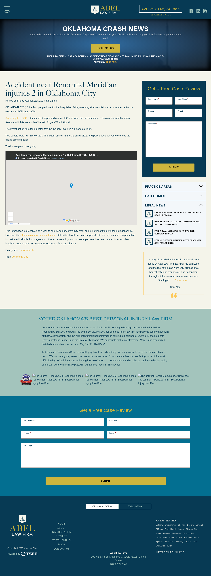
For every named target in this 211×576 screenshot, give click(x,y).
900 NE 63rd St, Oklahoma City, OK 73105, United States (118, 558)
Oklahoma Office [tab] (102, 506)
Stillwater (169, 542)
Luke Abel (111, 62)
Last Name (183, 99)
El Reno (159, 529)
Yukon (169, 546)
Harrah (173, 529)
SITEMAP (179, 552)
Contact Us (61, 548)
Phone (151, 111)
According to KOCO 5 (17, 118)
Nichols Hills (188, 533)
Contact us (105, 48)
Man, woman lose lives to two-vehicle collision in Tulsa (174, 232)
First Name (153, 99)
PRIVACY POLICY (164, 552)
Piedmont (188, 537)
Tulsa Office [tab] (135, 506)
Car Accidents (26, 250)
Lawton (181, 529)
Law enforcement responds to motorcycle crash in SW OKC (177, 213)
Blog (61, 544)
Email (181, 111)
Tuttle (188, 542)
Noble (171, 537)
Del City (190, 525)
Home (61, 523)
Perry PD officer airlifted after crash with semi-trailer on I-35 (178, 241)
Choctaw (181, 525)
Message (152, 124)
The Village (179, 542)
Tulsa (194, 542)
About (61, 528)
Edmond (199, 525)
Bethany (159, 525)
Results (61, 536)
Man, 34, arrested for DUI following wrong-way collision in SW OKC (177, 223)
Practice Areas (61, 532)
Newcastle (176, 533)
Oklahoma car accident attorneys (38, 235)
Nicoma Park (161, 537)
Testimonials (61, 540)
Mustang (167, 533)
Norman (179, 537)
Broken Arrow (170, 525)
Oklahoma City (20, 256)
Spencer (159, 542)
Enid (167, 529)
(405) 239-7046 (118, 564)
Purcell (197, 537)
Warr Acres (160, 546)
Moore (158, 533)
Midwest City (191, 529)
